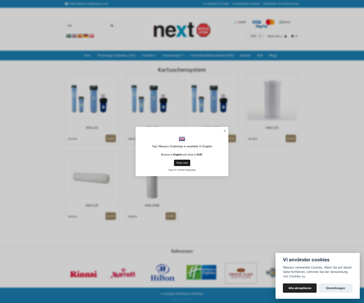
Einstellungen (335, 288)
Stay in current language (182, 170)
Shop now (182, 162)
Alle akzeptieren (299, 288)
